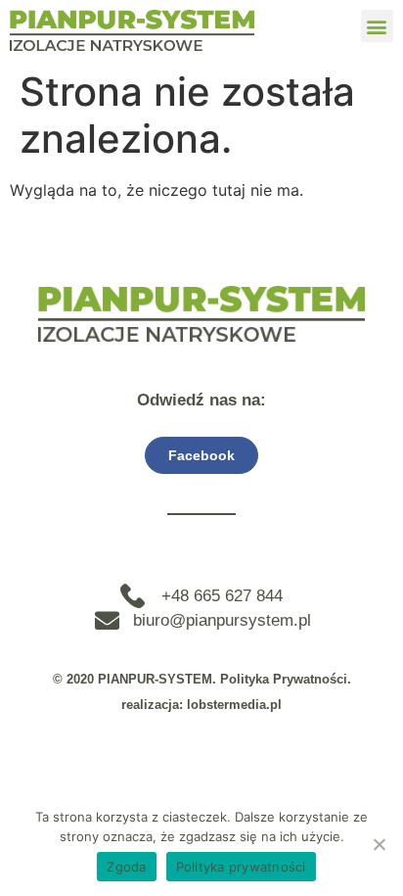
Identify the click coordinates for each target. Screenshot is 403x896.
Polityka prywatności (241, 866)
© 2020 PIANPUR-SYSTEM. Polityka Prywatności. (202, 679)
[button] (377, 26)
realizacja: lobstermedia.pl (201, 704)
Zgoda (126, 866)
